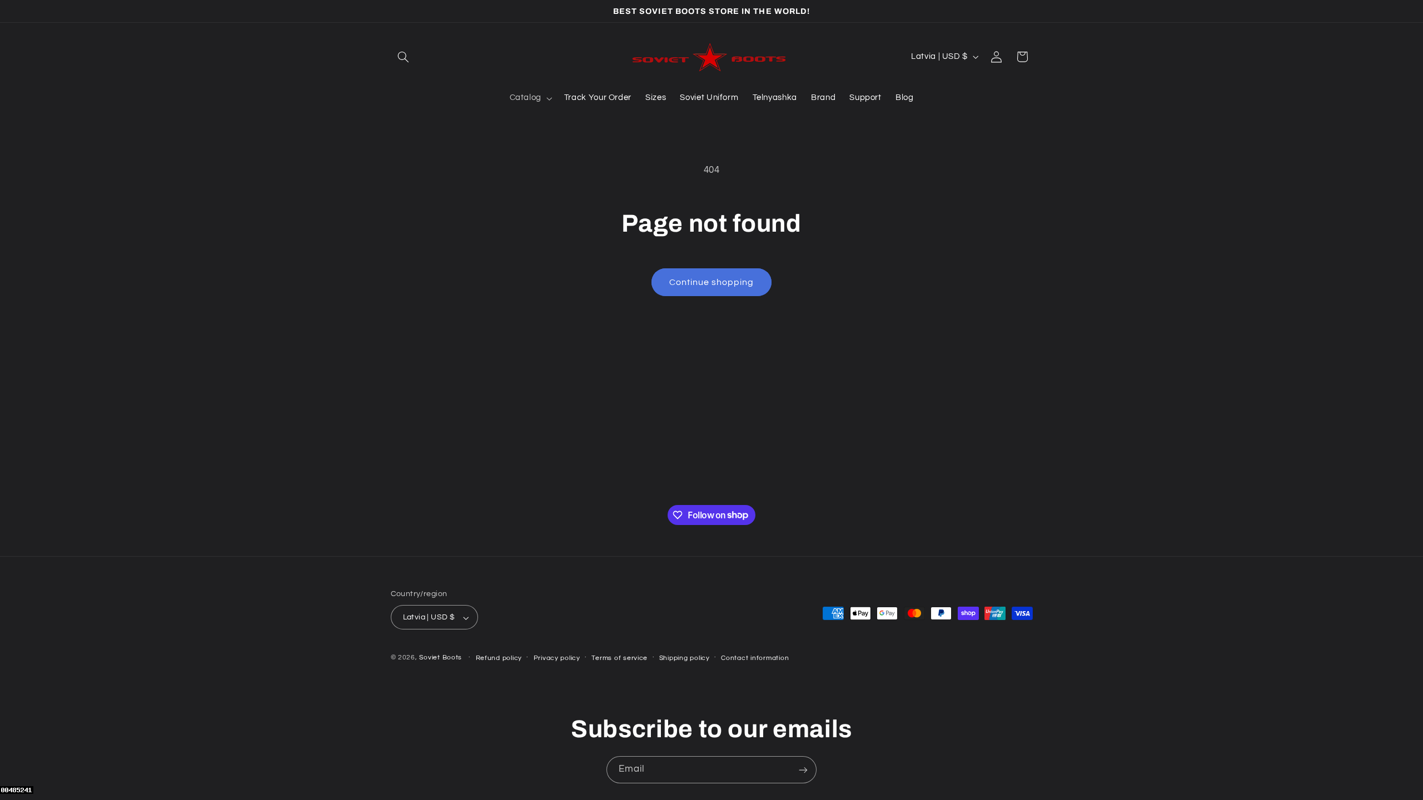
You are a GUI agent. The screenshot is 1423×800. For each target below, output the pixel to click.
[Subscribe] (803, 769)
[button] (403, 56)
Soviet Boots (440, 658)
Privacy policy (557, 658)
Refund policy (499, 658)
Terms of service (619, 658)
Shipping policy (684, 658)
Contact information (755, 658)
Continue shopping (711, 282)
